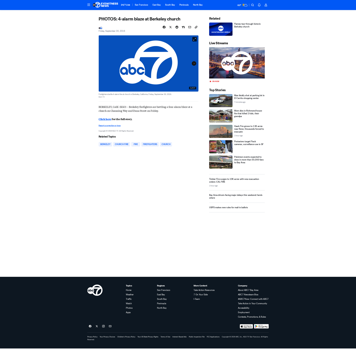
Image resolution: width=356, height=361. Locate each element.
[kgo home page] (94, 290)
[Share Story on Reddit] (177, 27)
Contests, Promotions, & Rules (252, 317)
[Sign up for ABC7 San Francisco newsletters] (110, 326)
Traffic (129, 299)
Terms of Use (165, 337)
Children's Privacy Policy (126, 337)
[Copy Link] (196, 27)
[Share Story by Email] (189, 27)
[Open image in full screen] (194, 39)
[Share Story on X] (170, 27)
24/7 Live (125, 4)
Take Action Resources (204, 290)
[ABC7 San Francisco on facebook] (90, 326)
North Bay (198, 4)
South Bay (170, 4)
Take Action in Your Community (252, 303)
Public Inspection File (197, 337)
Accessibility (243, 308)
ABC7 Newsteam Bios (248, 295)
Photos (129, 308)
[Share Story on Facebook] (164, 27)
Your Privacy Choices (107, 337)
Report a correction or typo (110, 125)
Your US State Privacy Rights (148, 337)
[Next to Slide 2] (194, 63)
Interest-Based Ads (179, 337)
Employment (244, 312)
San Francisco (141, 4)
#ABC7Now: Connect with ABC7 (253, 299)
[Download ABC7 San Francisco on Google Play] (261, 326)
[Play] (237, 62)
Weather (130, 295)
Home (128, 290)
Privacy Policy (92, 337)
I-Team (197, 299)
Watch (129, 303)
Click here (105, 119)
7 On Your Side (201, 295)
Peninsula (184, 4)
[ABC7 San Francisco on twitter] (97, 326)
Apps (128, 312)
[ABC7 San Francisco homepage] (105, 5)
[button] (89, 5)
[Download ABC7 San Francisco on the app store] (246, 326)
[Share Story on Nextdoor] (183, 27)
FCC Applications (213, 337)
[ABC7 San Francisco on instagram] (103, 326)
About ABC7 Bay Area (248, 290)
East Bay (157, 4)
